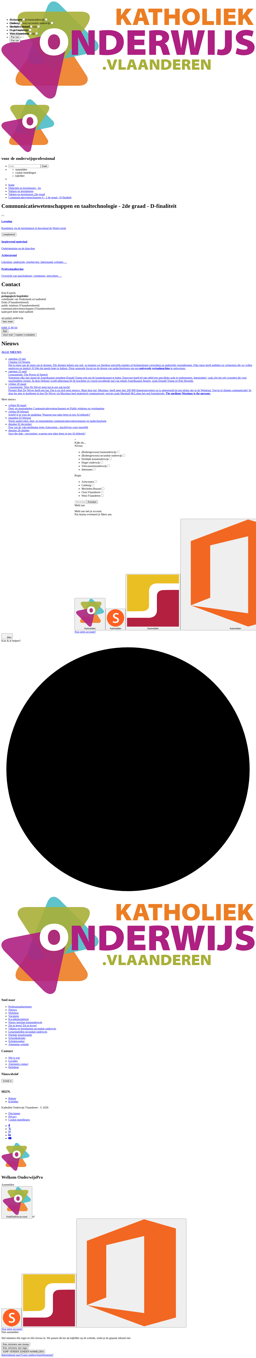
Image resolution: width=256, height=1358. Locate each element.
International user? (11, 1354)
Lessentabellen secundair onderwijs (27, 1031)
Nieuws (12, 1009)
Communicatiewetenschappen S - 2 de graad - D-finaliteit (39, 197)
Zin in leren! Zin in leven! (22, 1025)
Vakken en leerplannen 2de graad (26, 194)
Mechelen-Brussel (91, 488)
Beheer (12, 1098)
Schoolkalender (16, 1038)
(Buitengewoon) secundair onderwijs (102, 455)
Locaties (13, 1060)
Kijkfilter (13, 1101)
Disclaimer (14, 1113)
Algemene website (18, 1044)
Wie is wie (14, 1057)
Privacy (12, 1116)
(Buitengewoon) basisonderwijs (99, 452)
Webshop (13, 1012)
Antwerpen (88, 481)
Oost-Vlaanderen (91, 492)
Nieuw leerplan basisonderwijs (25, 1022)
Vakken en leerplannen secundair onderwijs (32, 1028)
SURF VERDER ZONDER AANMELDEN (23, 1351)
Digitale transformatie (20, 1034)
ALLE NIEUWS (11, 352)
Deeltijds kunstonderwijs (95, 459)
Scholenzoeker (16, 1041)
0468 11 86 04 (9, 327)
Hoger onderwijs (91, 462)
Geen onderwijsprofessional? (37, 1354)
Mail (5, 331)
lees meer (8, 321)
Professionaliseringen (20, 1006)
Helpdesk (13, 1067)
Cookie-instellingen (19, 1119)
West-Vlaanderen (91, 495)
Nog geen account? (85, 631)
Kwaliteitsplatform (18, 1019)
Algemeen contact (18, 1064)
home (11, 184)
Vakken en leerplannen (20, 191)
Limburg (86, 485)
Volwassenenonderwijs (94, 466)
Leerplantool (9, 234)
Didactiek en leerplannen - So (24, 188)
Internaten (87, 469)
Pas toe (15, 40)
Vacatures (13, 1016)
